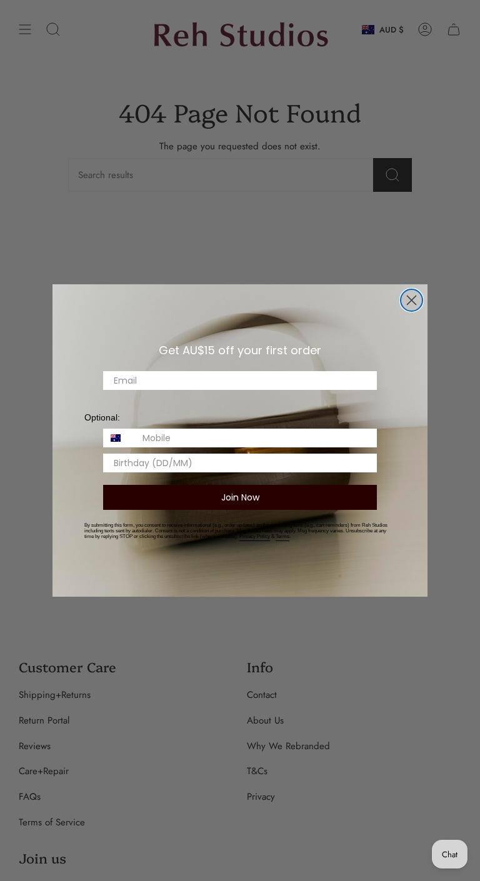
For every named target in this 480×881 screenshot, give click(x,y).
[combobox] (120, 438)
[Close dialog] (411, 300)
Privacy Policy (254, 536)
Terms (282, 536)
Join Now (240, 497)
